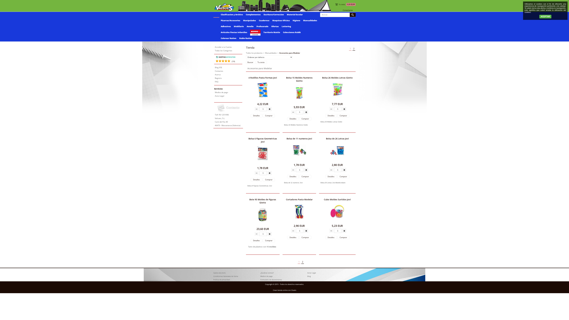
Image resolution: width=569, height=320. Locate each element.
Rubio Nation (245, 38)
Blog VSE (218, 67)
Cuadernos (264, 20)
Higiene (296, 20)
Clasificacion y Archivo (232, 14)
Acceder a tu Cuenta (223, 47)
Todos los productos (254, 53)
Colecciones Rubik (292, 32)
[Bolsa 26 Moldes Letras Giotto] (337, 99)
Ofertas (275, 26)
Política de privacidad (221, 280)
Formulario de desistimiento (271, 280)
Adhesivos (226, 26)
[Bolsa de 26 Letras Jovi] (337, 160)
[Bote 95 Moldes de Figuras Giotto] (262, 224)
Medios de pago (221, 92)
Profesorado (262, 26)
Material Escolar (295, 14)
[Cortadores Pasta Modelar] (299, 221)
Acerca (218, 74)
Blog (309, 276)
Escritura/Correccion (274, 14)
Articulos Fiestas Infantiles (234, 32)
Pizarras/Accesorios (230, 20)
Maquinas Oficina (281, 20)
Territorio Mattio (271, 32)
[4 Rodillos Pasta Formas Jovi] (262, 99)
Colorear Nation (228, 38)
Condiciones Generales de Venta (225, 276)
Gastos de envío (219, 273)
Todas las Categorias (223, 50)
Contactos (219, 71)
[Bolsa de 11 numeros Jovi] (299, 160)
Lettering (286, 26)
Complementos (253, 14)
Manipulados (249, 20)
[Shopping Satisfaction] (225, 57)
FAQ (216, 81)
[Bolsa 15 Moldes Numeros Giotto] (299, 102)
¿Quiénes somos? (267, 273)
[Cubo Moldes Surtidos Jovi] (337, 221)
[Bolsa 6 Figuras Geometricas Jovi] (262, 163)
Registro (218, 78)
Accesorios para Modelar (289, 53)
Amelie (250, 26)
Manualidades (310, 20)
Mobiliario (239, 26)
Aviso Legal (219, 96)
